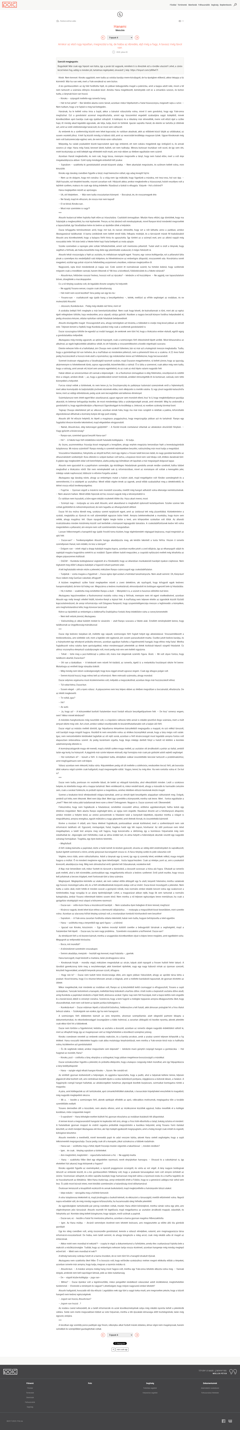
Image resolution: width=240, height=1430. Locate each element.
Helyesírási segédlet (150, 1393)
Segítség (214, 4)
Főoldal (173, 4)
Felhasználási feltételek (210, 1393)
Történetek (182, 4)
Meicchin (120, 30)
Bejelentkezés (226, 4)
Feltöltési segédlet (150, 1388)
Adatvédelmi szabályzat (210, 1388)
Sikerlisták (192, 4)
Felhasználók (204, 4)
